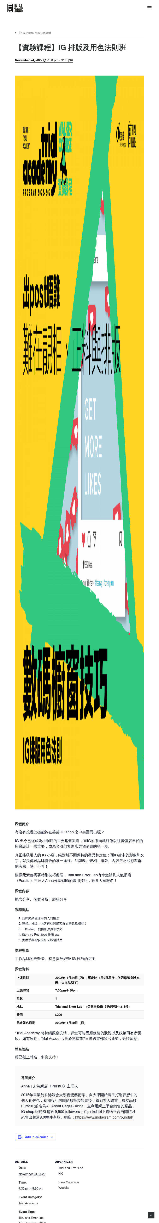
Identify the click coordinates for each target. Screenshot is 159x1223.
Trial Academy (28, 1203)
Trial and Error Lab (31, 1217)
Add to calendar (36, 1137)
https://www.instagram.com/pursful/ (104, 1117)
